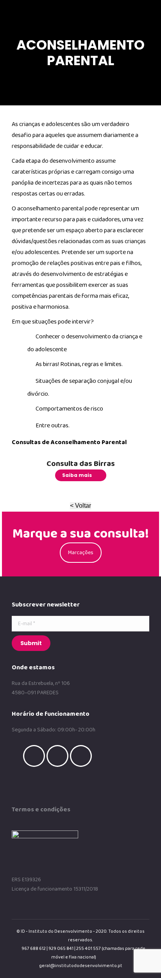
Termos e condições (41, 809)
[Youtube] (83, 756)
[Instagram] (59, 756)
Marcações (80, 552)
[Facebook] (36, 756)
